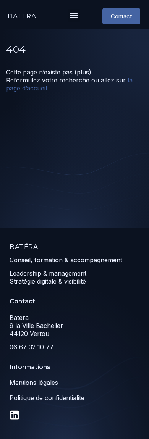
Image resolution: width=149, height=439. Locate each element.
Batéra (22, 16)
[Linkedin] (14, 415)
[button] (74, 15)
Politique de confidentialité (47, 398)
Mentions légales (34, 382)
